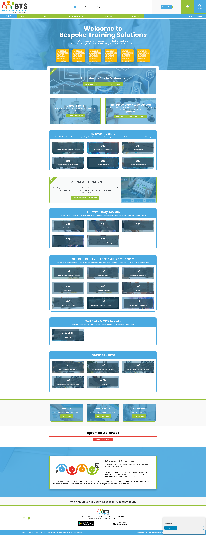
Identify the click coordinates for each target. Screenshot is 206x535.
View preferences (197, 528)
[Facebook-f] (6, 16)
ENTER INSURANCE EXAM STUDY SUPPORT (130, 117)
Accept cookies (171, 528)
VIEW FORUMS (66, 416)
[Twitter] (8, 16)
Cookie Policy (180, 532)
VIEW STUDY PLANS (103, 416)
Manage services (168, 523)
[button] (47, 16)
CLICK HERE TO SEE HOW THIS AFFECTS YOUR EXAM (103, 84)
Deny (184, 528)
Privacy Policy (187, 532)
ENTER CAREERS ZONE (75, 115)
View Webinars (139, 416)
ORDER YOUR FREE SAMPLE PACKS (85, 198)
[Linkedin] (10, 16)
